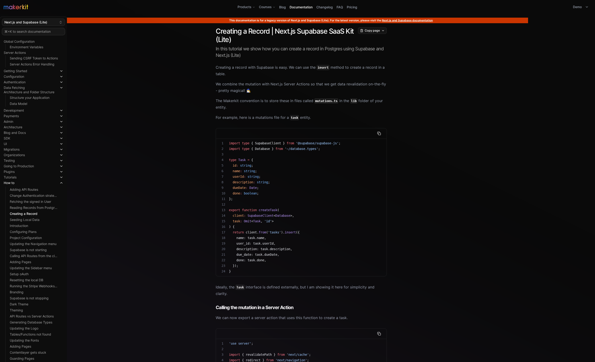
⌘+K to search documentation (27, 31)
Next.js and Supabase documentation (407, 20)
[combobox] (33, 22)
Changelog (324, 7)
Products (244, 7)
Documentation (301, 7)
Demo (577, 7)
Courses (265, 7)
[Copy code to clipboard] (379, 133)
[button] (33, 70)
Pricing (352, 7)
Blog (282, 7)
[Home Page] (102, 7)
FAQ (340, 7)
